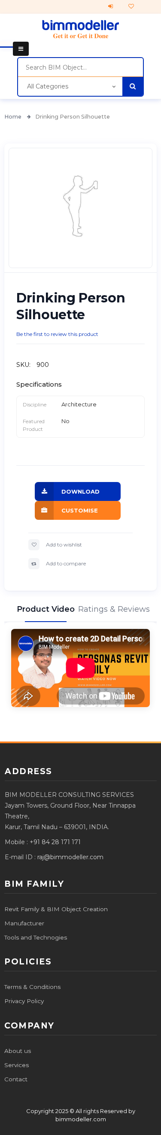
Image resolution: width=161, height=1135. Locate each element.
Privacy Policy (24, 1001)
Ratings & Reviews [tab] (115, 609)
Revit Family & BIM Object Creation (56, 909)
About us (17, 1050)
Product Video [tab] (46, 609)
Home (13, 116)
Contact (15, 1079)
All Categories (47, 86)
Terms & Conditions (32, 986)
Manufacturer (24, 923)
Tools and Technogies (35, 937)
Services (16, 1065)
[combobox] (80, 67)
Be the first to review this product (57, 334)
